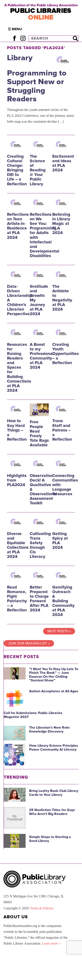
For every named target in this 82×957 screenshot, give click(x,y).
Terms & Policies (41, 908)
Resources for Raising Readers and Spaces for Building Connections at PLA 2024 (19, 367)
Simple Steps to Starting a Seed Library (50, 839)
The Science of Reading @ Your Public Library (37, 170)
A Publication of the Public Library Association (41, 5)
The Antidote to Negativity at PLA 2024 (62, 298)
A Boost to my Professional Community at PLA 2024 (42, 356)
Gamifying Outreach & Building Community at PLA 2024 (63, 601)
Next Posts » (59, 631)
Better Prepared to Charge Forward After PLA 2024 (39, 599)
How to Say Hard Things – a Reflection (17, 430)
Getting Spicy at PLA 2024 (60, 540)
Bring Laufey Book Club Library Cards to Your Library (53, 793)
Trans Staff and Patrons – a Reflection (62, 430)
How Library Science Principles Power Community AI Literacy (53, 747)
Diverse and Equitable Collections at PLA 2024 (17, 545)
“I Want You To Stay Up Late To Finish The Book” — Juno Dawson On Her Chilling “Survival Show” (53, 675)
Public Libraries (40, 14)
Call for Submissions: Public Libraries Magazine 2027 (33, 715)
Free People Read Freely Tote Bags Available (39, 433)
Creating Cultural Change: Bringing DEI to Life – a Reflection (17, 170)
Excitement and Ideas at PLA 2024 (63, 163)
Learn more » (51, 943)
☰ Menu (15, 29)
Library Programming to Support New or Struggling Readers (36, 78)
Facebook (14, 38)
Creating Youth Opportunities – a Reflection (65, 353)
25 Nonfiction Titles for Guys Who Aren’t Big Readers (52, 812)
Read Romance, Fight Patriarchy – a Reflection (17, 599)
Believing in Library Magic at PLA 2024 (61, 223)
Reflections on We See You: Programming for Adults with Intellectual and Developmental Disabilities (44, 235)
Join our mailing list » (29, 643)
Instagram (23, 38)
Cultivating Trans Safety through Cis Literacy (40, 545)
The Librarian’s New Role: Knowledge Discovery (49, 729)
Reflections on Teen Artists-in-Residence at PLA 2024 (18, 226)
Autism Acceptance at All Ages (53, 691)
